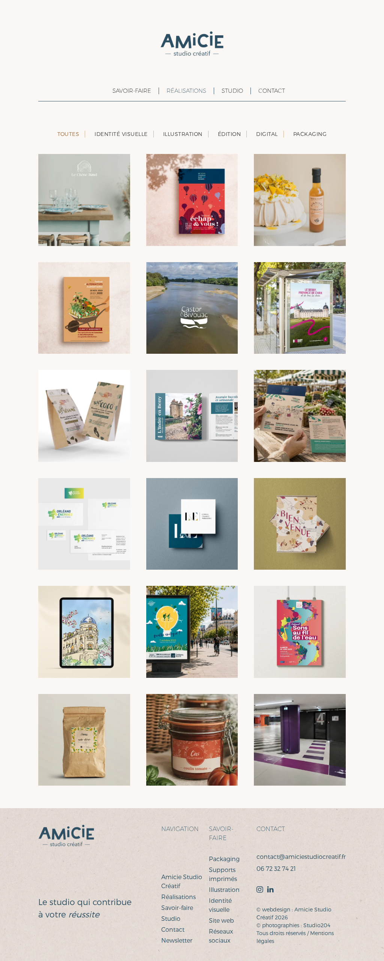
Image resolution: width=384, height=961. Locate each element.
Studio (232, 90)
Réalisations (186, 90)
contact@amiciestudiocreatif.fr (301, 856)
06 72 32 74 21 (276, 868)
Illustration (224, 889)
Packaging (224, 858)
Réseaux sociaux (221, 936)
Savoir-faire (177, 907)
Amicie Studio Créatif (181, 881)
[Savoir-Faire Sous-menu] (102, 91)
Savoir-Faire (131, 90)
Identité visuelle (220, 905)
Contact (271, 90)
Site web (221, 920)
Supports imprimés (223, 874)
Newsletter (176, 940)
